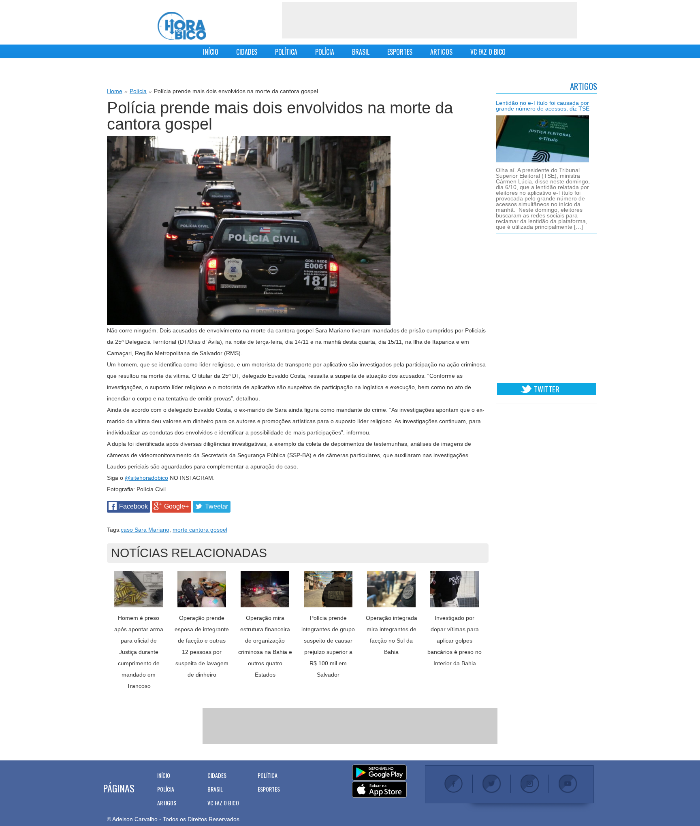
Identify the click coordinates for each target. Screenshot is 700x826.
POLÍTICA (286, 52)
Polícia (138, 91)
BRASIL (360, 52)
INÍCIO (210, 52)
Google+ (176, 506)
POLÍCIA (324, 52)
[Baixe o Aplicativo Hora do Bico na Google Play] (379, 772)
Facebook (133, 506)
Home (114, 91)
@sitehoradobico (146, 478)
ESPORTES (399, 52)
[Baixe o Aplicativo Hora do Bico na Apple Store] (379, 789)
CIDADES (246, 52)
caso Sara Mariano (145, 529)
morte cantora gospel (200, 529)
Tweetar (216, 506)
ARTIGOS (441, 52)
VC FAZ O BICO (488, 52)
